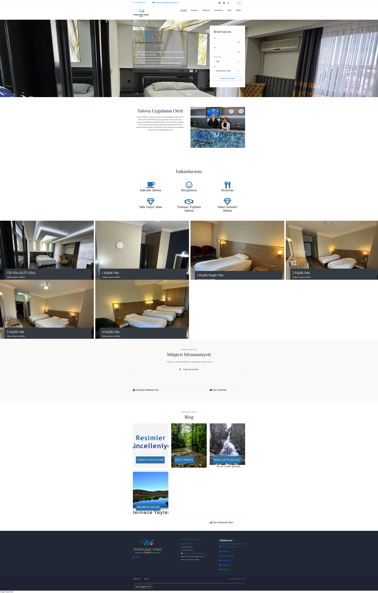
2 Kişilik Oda (225, 560)
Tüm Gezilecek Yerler (222, 522)
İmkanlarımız (218, 10)
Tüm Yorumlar (219, 389)
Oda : (215, 66)
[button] (187, 94)
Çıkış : (215, 47)
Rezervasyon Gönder (227, 78)
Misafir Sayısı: (218, 57)
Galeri (229, 10)
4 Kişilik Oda (225, 569)
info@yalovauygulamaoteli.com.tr (166, 2)
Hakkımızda (136, 579)
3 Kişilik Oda (225, 565)
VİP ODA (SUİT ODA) (228, 547)
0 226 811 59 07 (140, 2)
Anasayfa (183, 10)
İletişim (238, 10)
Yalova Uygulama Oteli (143, 587)
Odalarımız (206, 10)
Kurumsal (194, 10)
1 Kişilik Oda (225, 551)
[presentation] (135, 374)
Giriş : (215, 38)
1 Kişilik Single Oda (227, 556)
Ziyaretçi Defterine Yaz (147, 389)
